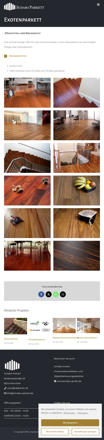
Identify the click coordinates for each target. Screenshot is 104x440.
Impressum (82, 413)
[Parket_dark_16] (76, 93)
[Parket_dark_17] (27, 93)
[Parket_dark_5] (76, 223)
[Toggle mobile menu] (98, 4)
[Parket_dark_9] (27, 190)
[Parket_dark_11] (27, 158)
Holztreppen (11, 339)
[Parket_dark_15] (27, 125)
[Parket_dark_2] (76, 256)
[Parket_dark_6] (27, 223)
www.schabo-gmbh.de (69, 381)
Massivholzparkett (87, 338)
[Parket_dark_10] (76, 158)
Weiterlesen (69, 413)
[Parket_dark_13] (76, 190)
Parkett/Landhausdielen (65, 338)
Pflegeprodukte (36, 339)
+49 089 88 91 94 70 (17, 388)
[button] (52, 56)
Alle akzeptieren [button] (70, 423)
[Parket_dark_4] (27, 256)
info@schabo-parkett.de (20, 393)
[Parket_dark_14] (76, 125)
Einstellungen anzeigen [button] (85, 432)
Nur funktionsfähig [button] (55, 432)
